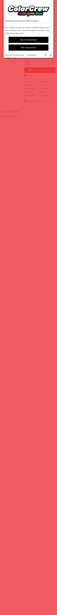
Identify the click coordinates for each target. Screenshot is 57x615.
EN (51, 55)
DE (45, 55)
